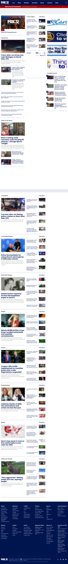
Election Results (38, 509)
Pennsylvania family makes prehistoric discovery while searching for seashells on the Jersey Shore (32, 492)
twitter (63, 559)
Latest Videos (31, 16)
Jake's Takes (60, 508)
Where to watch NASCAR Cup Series (62, 535)
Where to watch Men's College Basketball (61, 541)
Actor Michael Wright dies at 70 (32, 389)
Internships (48, 538)
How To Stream (49, 527)
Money (3, 422)
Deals (2, 530)
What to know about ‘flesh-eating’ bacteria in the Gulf (32, 322)
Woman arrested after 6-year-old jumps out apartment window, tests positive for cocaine (32, 261)
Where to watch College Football (61, 531)
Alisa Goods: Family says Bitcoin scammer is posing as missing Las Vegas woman (32, 293)
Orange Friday (27, 535)
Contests (48, 533)
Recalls (13, 535)
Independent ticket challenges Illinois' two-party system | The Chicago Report (32, 40)
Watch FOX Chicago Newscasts (9, 32)
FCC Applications (50, 541)
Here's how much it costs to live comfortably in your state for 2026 (12, 443)
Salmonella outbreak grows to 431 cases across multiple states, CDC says (32, 341)
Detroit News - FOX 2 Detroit (39, 530)
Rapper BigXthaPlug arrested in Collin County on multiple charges (32, 254)
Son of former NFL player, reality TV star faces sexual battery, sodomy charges (32, 247)
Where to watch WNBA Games (61, 549)
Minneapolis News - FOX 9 (39, 533)
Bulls (47, 511)
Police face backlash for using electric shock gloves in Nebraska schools (12, 257)
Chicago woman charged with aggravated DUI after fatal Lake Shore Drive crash (12, 106)
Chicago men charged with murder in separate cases (59, 99)
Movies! (59, 514)
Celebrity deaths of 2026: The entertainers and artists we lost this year (32, 241)
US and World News (7, 236)
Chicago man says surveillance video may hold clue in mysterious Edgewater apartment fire (12, 110)
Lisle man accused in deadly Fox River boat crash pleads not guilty (60, 94)
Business (3, 527)
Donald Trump (38, 512)
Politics (3, 347)
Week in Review (27, 528)
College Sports (49, 519)
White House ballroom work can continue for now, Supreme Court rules (32, 366)
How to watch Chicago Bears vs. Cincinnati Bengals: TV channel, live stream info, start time (60, 79)
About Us (49, 525)
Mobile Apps (49, 528)
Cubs (47, 512)
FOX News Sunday (5, 521)
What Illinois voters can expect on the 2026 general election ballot (32, 372)
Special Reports (4, 517)
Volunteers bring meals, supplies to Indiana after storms (32, 279)
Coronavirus (15, 528)
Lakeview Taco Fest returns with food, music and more (32, 403)
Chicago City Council (39, 517)
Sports (48, 506)
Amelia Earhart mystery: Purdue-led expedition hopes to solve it (11, 296)
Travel (25, 509)
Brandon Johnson (39, 516)
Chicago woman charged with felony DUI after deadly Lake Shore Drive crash (32, 33)
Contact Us (48, 532)
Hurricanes (14, 517)
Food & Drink (60, 512)
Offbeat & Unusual (6, 459)
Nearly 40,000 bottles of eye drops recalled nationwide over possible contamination (12, 333)
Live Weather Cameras (15, 508)
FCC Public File (49, 539)
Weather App (15, 515)
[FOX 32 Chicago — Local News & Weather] (5, 2)
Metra (25, 512)
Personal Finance (4, 533)
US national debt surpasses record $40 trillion (32, 447)
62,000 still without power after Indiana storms (32, 286)
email (66, 559)
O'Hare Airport (27, 514)
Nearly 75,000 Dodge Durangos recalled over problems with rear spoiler (32, 328)
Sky (47, 517)
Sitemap (48, 543)
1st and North (27, 527)
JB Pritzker (37, 514)
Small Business (4, 536)
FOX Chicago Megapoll (4, 519)
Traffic (26, 506)
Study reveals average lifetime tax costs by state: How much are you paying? (32, 441)
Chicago (29, 53)
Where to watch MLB (62, 533)
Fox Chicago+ (61, 511)
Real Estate (3, 535)
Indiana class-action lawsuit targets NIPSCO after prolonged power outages (11, 115)
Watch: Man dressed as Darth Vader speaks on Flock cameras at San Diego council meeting (31, 464)
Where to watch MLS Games (62, 551)
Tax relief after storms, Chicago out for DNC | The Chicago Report (32, 335)
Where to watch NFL (62, 528)
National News (4, 509)
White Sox (48, 514)
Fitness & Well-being (16, 532)
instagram (61, 559)
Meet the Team (49, 535)
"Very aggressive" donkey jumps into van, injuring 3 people (12, 479)
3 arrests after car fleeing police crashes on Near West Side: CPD (18, 68)
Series (25, 525)
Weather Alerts (15, 510)
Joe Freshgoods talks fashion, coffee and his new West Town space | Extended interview (32, 434)
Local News (4, 195)
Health (3, 311)
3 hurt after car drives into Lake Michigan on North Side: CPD (12, 57)
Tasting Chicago (27, 532)
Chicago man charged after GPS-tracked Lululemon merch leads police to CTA (31, 215)
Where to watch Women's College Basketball (61, 545)
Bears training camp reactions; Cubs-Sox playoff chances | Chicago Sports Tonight (12, 140)
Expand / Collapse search (66, 3)
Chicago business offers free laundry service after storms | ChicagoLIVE (32, 427)
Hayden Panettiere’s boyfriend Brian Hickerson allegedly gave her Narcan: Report (32, 268)
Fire (47, 516)
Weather (15, 506)
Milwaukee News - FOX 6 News (39, 528)
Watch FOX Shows (62, 516)
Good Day (3, 515)
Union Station (27, 517)
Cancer (13, 527)
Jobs (2, 532)
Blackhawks (48, 509)
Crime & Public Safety (4, 513)
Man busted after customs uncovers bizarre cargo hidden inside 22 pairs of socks (32, 484)
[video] (13, 129)
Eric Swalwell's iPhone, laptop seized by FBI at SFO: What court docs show (32, 379)
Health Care (14, 533)
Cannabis (14, 530)
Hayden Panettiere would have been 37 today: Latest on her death (32, 416)
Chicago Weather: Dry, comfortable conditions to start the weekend (32, 26)
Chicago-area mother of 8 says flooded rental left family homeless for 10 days (13, 102)
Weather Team (15, 514)
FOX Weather (15, 518)
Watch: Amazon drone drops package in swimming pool (31, 471)
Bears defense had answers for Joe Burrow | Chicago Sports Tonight (18, 153)
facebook (58, 559)
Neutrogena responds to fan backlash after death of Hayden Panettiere (32, 410)
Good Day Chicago (6, 275)
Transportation (27, 508)
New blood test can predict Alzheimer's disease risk (32, 306)
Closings (14, 512)
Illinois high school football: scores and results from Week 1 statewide (12, 97)
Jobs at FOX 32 (49, 536)
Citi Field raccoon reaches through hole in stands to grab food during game (32, 477)
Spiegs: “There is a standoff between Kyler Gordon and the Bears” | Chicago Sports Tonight (18, 161)
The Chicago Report (39, 511)
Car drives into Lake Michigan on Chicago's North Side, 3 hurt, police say (32, 21)
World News (3, 511)
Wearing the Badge (28, 530)
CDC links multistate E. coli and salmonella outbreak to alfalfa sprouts (32, 316)
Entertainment (5, 385)
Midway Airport (27, 516)
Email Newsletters (50, 530)
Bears (47, 508)
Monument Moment (28, 533)
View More (42, 16)
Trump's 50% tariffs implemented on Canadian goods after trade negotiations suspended (12, 93)
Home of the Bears (6, 120)
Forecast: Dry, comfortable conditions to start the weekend (18, 81)
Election (36, 508)
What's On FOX (61, 509)
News (2, 506)
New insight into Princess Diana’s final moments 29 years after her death (32, 299)
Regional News (39, 525)
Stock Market (4, 538)
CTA (25, 511)
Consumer (3, 528)
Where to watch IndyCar (61, 538)
